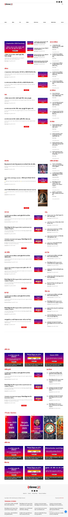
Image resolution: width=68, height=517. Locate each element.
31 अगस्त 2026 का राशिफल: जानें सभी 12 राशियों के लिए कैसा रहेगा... (57, 55)
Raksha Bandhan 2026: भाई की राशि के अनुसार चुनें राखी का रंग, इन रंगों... (57, 144)
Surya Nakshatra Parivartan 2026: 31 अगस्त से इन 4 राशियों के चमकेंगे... (57, 94)
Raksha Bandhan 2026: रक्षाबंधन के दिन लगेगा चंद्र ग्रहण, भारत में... (41, 55)
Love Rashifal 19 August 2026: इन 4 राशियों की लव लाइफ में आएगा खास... (57, 103)
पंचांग (6, 94)
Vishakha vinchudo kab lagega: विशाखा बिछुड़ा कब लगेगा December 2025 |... (55, 323)
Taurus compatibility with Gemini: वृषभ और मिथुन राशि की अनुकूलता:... (57, 165)
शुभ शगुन (7, 292)
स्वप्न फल (7, 212)
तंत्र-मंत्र (7, 160)
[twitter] (59, 1)
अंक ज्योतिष (7, 252)
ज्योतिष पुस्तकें (8, 369)
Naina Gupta (36, 44)
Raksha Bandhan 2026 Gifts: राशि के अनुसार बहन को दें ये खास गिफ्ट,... (57, 153)
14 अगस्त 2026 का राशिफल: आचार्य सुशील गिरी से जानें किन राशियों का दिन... (57, 174)
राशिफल (6, 68)
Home (6, 22)
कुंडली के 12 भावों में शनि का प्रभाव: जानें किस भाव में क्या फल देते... (57, 193)
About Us (25, 493)
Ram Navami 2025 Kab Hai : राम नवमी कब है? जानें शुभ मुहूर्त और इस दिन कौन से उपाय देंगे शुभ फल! (62, 437)
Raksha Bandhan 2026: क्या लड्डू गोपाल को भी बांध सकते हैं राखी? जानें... (41, 62)
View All (26, 90)
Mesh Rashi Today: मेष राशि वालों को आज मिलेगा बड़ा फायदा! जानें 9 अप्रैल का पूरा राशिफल (49, 437)
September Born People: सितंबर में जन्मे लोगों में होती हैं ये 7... (41, 49)
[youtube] (61, 1)
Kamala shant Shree (8, 262)
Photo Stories (10, 413)
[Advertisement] (34, 12)
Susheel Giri (6, 169)
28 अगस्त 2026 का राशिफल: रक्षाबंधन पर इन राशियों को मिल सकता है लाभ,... (57, 73)
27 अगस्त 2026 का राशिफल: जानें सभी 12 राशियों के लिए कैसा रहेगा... (57, 82)
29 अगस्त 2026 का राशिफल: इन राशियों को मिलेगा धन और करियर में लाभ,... (57, 64)
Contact (29, 493)
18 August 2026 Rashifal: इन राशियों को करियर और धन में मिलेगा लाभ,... (57, 112)
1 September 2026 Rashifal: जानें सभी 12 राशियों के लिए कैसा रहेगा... (41, 42)
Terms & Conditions (42, 493)
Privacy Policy (34, 493)
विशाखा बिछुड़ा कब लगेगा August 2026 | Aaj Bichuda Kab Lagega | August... (56, 381)
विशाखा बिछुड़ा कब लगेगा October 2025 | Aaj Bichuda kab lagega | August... (56, 405)
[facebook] (57, 1)
